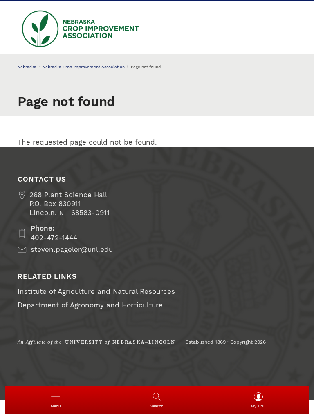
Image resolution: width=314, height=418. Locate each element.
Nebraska (27, 66)
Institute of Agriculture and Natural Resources (96, 292)
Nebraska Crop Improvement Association (56, 47)
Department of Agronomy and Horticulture (90, 305)
